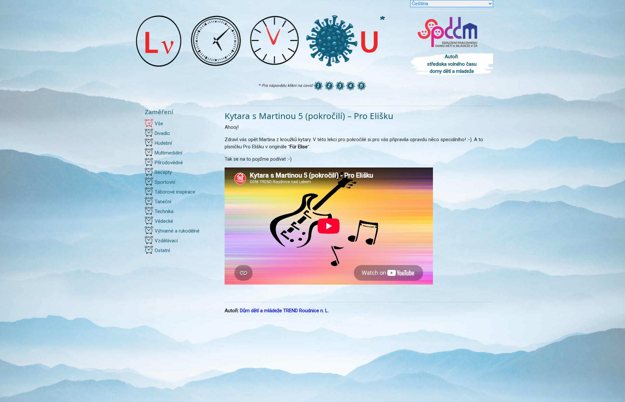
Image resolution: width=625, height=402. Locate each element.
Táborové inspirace (175, 192)
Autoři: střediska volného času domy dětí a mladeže (452, 64)
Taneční (163, 202)
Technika (164, 211)
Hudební (163, 143)
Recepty (163, 172)
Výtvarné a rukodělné (177, 231)
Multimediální (168, 153)
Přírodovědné (169, 163)
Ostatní (162, 250)
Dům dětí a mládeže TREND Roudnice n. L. (284, 311)
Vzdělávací (166, 241)
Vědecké (164, 221)
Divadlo (162, 133)
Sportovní (165, 182)
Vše (159, 124)
